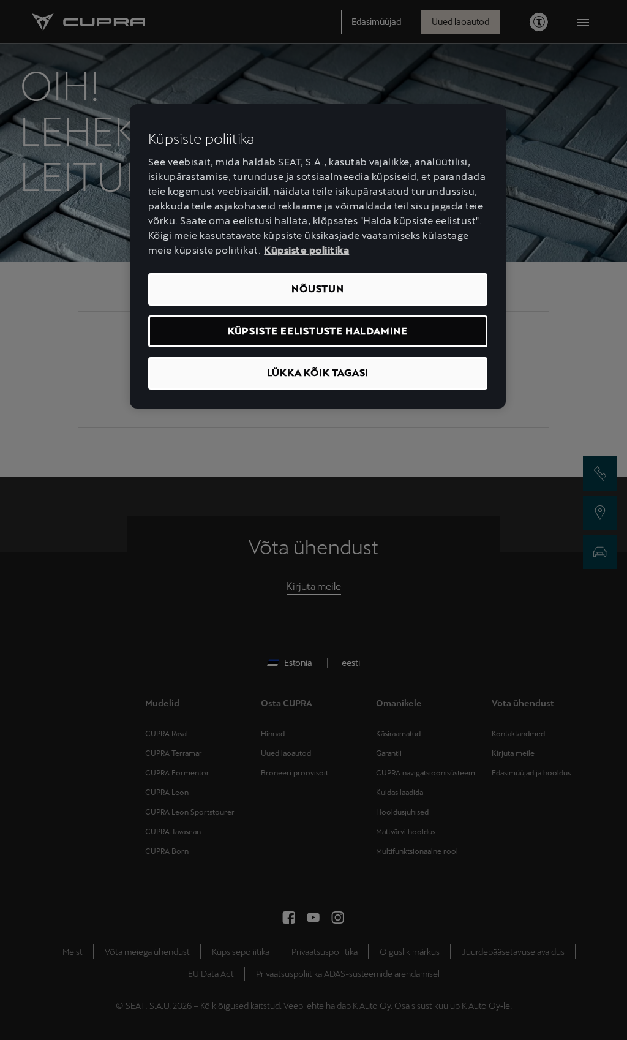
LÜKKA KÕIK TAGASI (318, 373)
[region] (318, 256)
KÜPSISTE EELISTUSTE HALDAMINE (318, 331)
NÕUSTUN (317, 289)
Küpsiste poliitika (306, 250)
